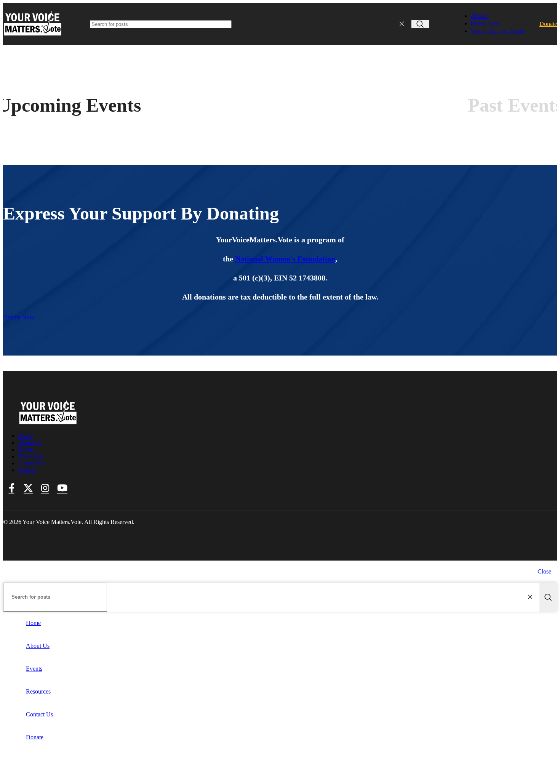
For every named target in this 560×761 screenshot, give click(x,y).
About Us (30, 442)
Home (25, 436)
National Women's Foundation (285, 259)
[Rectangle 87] (48, 423)
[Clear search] (403, 24)
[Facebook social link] (11, 488)
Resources (30, 456)
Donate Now (18, 317)
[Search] (420, 24)
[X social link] (28, 488)
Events (26, 449)
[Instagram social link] (45, 488)
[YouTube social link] (62, 488)
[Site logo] (33, 36)
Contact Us (31, 463)
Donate (548, 24)
